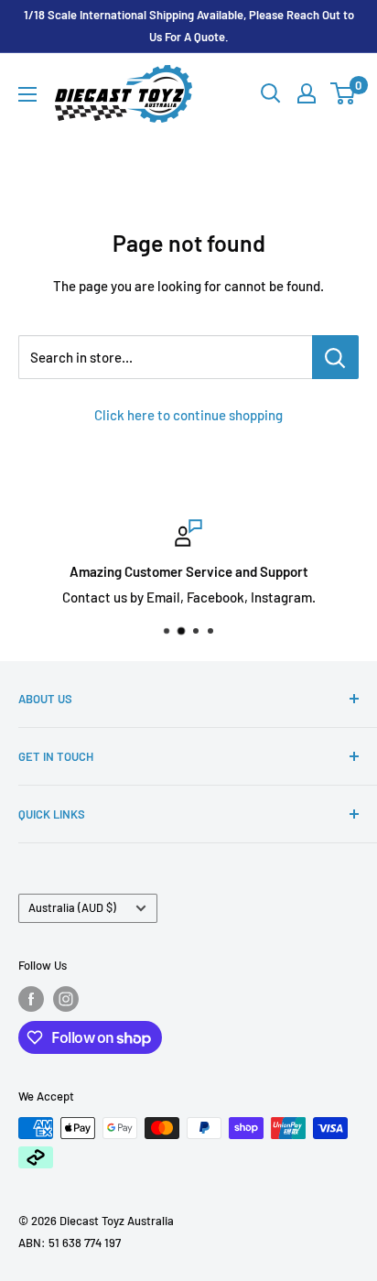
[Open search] (271, 93)
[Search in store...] (335, 357)
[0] (343, 93)
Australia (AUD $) (72, 907)
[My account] (306, 93)
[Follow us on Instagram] (66, 999)
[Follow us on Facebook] (31, 999)
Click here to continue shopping (188, 415)
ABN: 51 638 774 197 (69, 1242)
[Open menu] (27, 94)
